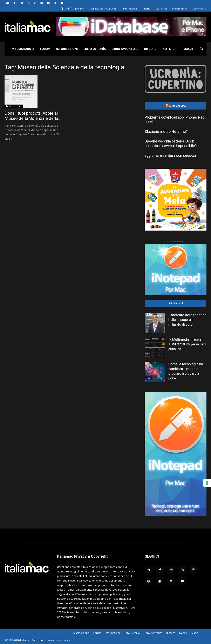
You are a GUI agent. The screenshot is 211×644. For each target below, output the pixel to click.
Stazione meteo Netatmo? (166, 131)
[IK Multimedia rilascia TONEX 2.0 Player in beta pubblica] (155, 347)
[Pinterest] (35, 3)
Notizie (168, 49)
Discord (150, 49)
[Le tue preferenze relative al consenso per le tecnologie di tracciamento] (207, 483)
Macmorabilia (198, 8)
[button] (201, 49)
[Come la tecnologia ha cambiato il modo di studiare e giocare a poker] (155, 372)
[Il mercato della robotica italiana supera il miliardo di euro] (155, 323)
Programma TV (179, 8)
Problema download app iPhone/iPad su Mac (174, 119)
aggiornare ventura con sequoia (170, 155)
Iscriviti (148, 8)
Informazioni (130, 8)
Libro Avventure (125, 49)
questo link (81, 576)
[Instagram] (21, 3)
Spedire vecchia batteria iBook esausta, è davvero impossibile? (171, 143)
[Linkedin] (28, 3)
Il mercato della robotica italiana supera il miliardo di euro (187, 319)
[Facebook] (14, 3)
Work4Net (161, 8)
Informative (63, 640)
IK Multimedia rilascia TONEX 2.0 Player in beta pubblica (187, 344)
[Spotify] (42, 3)
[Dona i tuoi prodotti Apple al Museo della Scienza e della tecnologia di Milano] (35, 91)
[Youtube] (62, 3)
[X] (55, 3)
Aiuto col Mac (177, 106)
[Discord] (8, 3)
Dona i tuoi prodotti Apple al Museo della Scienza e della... (33, 116)
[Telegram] (48, 3)
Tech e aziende (14, 106)
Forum (45, 49)
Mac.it (188, 49)
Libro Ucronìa (94, 49)
